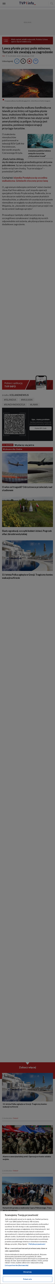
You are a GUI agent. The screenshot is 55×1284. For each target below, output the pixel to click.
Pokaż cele (27, 1279)
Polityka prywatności (37, 1244)
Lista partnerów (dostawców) (16, 1265)
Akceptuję (27, 1272)
